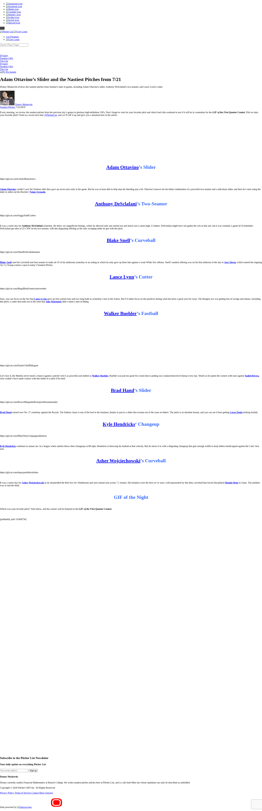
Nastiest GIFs (6, 58)
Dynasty (4, 55)
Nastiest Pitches (8, 107)
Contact (35, 793)
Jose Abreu (230, 262)
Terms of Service (23, 793)
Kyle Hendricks (119, 424)
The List (4, 61)
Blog (42, 793)
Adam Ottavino (122, 167)
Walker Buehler (120, 313)
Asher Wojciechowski (118, 460)
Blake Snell (118, 240)
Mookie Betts (231, 482)
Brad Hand (122, 390)
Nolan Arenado (37, 192)
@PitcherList (50, 115)
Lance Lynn (122, 277)
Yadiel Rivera (252, 375)
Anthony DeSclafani (116, 203)
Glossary (49, 793)
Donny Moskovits (23, 104)
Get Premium (12, 36)
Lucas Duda (236, 412)
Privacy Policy (7, 793)
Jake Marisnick (54, 301)
